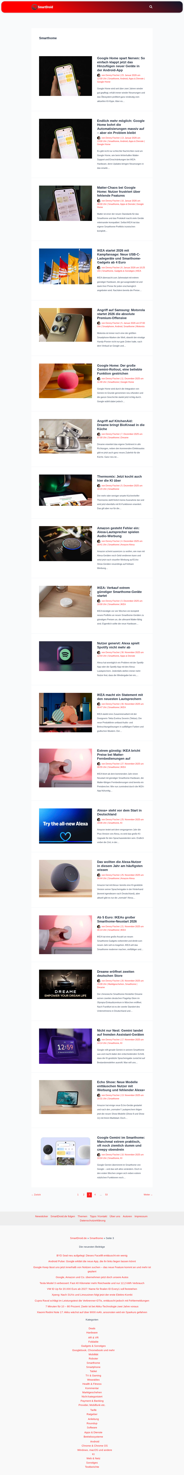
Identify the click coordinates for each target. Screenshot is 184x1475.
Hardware (92, 1332)
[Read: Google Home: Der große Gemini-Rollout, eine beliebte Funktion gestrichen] (65, 380)
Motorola (140, 326)
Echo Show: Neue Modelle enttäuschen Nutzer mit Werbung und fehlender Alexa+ (121, 1086)
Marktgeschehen (116, 984)
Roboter (93, 1358)
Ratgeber (92, 1414)
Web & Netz (93, 1458)
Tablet (93, 1371)
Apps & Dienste (136, 78)
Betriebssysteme (93, 1436)
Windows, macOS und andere (94, 1450)
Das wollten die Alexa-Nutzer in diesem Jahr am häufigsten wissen (120, 866)
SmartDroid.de (78, 1238)
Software (92, 1427)
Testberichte (92, 1466)
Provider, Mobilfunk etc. (92, 1405)
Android (124, 78)
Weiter (148, 1194)
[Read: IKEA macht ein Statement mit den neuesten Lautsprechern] (65, 712)
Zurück (36, 1194)
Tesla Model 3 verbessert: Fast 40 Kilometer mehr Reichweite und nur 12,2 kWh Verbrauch (92, 1283)
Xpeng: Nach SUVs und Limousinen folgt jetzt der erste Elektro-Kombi (92, 1294)
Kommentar (92, 1388)
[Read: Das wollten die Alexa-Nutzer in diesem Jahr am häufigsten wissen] (65, 878)
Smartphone (108, 326)
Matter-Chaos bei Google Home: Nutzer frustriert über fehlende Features (118, 191)
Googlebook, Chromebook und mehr (93, 1350)
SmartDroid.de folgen (63, 1216)
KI (121, 823)
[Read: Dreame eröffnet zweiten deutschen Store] (65, 984)
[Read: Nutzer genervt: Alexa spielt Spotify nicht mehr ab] (65, 656)
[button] (151, 7)
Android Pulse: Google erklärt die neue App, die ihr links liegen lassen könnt (92, 1261)
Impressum (141, 1216)
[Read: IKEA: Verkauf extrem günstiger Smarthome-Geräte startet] (65, 601)
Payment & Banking (92, 1400)
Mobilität (93, 1354)
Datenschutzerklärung (92, 1220)
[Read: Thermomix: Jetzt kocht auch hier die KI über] (65, 490)
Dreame (125, 437)
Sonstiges (92, 1462)
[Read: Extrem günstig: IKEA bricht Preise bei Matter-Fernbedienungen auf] (65, 767)
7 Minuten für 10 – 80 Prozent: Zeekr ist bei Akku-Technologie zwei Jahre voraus (92, 1306)
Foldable (93, 1341)
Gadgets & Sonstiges (124, 271)
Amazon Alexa (128, 544)
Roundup (92, 1423)
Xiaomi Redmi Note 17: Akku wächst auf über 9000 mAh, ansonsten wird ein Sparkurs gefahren (92, 1312)
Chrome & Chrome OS (95, 1445)
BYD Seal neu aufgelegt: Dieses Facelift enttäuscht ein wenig (92, 1255)
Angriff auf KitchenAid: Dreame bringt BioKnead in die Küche (121, 425)
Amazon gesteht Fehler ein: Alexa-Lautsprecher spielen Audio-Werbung (118, 532)
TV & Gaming (93, 1375)
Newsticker (41, 1216)
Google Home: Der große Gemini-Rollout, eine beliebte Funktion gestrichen (119, 369)
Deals (92, 1328)
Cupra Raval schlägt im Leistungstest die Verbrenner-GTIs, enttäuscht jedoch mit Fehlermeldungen (92, 1300)
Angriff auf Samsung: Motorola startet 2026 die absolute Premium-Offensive (121, 314)
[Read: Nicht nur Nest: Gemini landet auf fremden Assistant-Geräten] (65, 1046)
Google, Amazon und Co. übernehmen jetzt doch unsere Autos (92, 1277)
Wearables (93, 1379)
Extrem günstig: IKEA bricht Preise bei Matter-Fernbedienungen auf (118, 754)
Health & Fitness (92, 1383)
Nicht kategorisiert (92, 1396)
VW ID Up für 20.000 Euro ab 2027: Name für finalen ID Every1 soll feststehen (92, 1289)
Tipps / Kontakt (98, 1216)
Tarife (93, 1410)
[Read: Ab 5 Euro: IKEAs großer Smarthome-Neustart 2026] (65, 934)
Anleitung (93, 1419)
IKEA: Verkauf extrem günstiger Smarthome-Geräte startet (119, 591)
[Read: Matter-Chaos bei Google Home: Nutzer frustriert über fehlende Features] (65, 203)
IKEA (138, 271)
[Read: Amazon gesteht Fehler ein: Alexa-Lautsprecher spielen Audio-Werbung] (65, 543)
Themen (82, 1216)
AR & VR (93, 1337)
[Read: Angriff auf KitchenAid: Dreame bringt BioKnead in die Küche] (65, 436)
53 (106, 1194)
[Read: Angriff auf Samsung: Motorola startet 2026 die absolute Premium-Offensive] (65, 324)
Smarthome (113, 78)
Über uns (115, 1216)
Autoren (127, 1216)
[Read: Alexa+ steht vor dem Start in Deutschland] (65, 825)
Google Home (103, 82)
